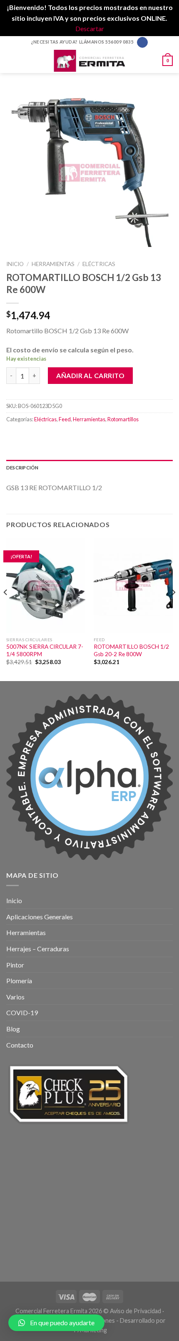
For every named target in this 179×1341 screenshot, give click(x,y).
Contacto (19, 1045)
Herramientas (53, 264)
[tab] (89, 468)
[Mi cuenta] (152, 60)
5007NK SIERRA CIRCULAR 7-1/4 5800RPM (44, 650)
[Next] (173, 608)
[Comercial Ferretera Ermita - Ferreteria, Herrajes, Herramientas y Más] (89, 61)
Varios (15, 997)
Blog (13, 1029)
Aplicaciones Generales (39, 917)
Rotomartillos (123, 419)
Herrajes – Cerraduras (37, 949)
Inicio (15, 264)
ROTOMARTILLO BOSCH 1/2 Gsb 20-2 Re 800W (131, 650)
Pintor (15, 965)
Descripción (22, 467)
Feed (65, 419)
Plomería (19, 980)
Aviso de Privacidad (135, 1310)
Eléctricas (98, 264)
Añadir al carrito (90, 375)
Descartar (89, 28)
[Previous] (6, 608)
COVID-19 (22, 1012)
